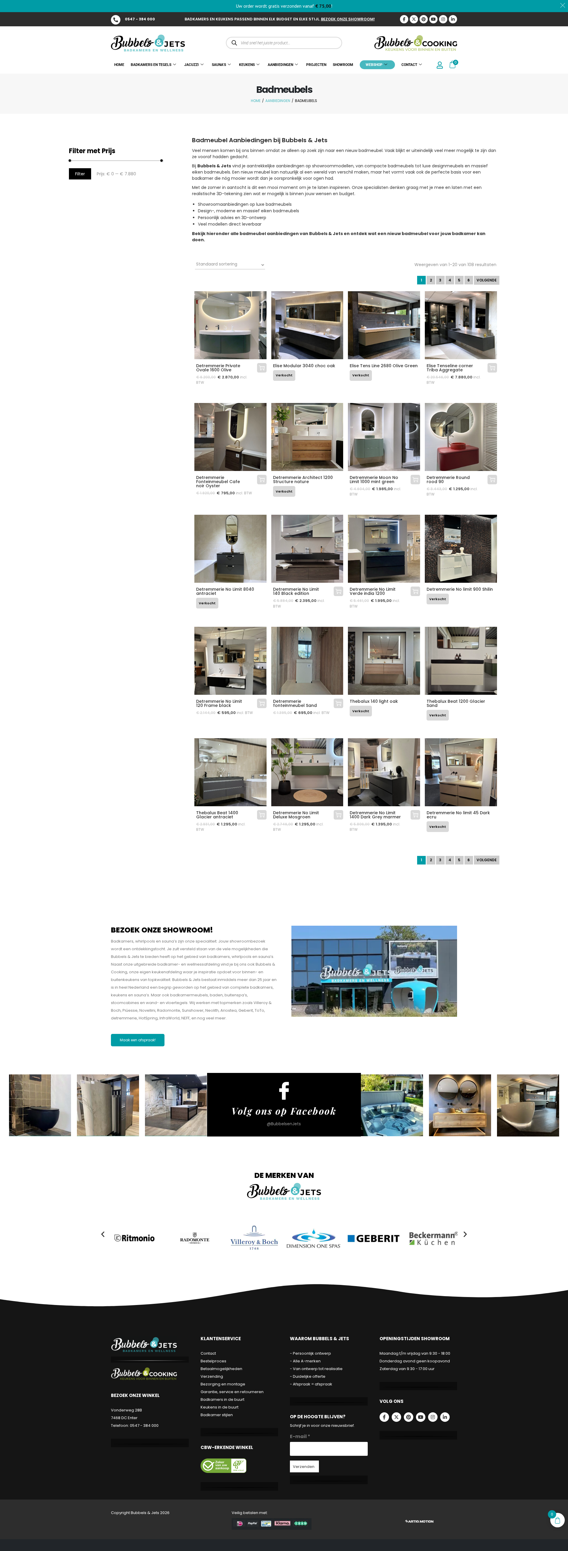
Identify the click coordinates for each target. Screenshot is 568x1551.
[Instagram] (443, 19)
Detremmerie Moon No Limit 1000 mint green (374, 479)
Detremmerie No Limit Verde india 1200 (373, 591)
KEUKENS (247, 65)
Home (256, 100)
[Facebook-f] (384, 1417)
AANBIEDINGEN (280, 65)
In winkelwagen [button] (262, 368)
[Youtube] (433, 19)
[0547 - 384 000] (115, 20)
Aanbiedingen (277, 100)
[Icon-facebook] (404, 19)
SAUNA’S (219, 65)
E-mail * (300, 1436)
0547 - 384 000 (140, 19)
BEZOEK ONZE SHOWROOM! (348, 19)
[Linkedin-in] (453, 19)
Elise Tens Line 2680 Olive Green (384, 366)
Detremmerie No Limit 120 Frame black (219, 703)
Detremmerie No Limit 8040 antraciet (225, 591)
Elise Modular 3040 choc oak (304, 366)
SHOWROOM (343, 65)
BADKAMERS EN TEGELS (151, 65)
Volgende (487, 280)
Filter (80, 174)
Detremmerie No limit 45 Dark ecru (458, 815)
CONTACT (409, 65)
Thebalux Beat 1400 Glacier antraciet (217, 815)
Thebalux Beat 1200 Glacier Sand (456, 703)
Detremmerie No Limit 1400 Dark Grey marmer (375, 815)
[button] (102, 1234)
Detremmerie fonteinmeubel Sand (295, 703)
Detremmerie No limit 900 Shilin (460, 589)
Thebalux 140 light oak (374, 701)
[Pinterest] (423, 19)
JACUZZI (191, 65)
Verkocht (284, 375)
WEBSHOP (374, 65)
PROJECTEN (316, 65)
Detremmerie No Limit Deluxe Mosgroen (296, 815)
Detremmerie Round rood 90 (448, 479)
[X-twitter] (414, 19)
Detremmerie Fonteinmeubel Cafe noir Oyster (218, 481)
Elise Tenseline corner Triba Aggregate (450, 368)
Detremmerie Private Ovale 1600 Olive (218, 368)
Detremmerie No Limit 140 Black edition (296, 591)
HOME (119, 65)
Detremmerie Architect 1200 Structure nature (303, 479)
